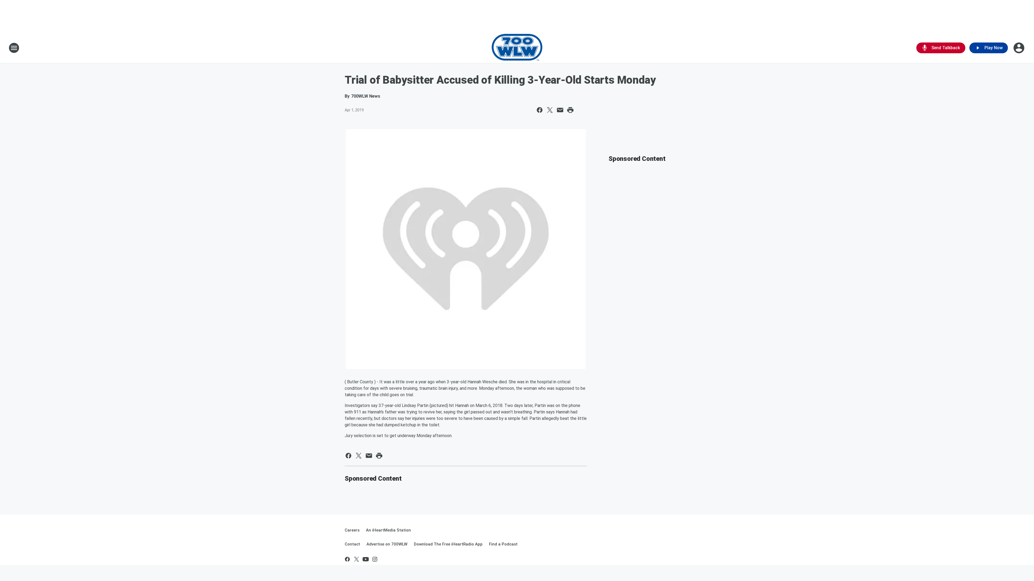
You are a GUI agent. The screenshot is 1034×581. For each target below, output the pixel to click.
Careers (352, 530)
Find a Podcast (503, 544)
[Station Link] (517, 48)
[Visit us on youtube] (365, 559)
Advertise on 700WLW (386, 544)
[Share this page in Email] (560, 110)
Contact (352, 544)
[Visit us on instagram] (375, 559)
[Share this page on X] (550, 110)
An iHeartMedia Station (388, 530)
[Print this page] (570, 110)
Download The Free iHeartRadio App (448, 544)
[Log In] (1019, 47)
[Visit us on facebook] (347, 559)
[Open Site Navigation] (14, 47)
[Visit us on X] (356, 559)
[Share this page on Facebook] (539, 110)
